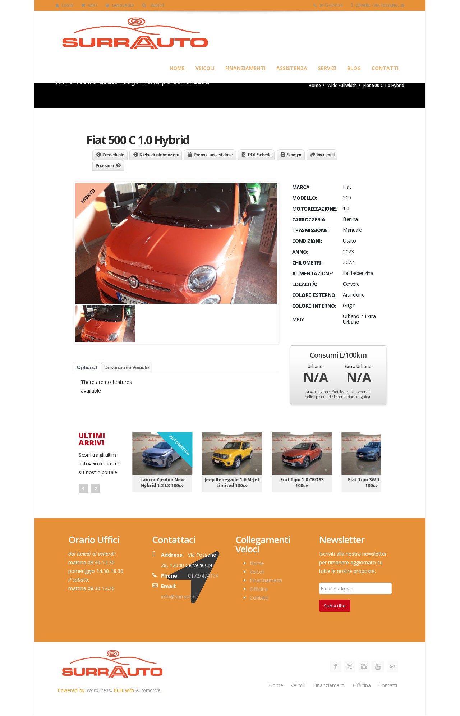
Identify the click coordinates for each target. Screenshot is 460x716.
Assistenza (291, 68)
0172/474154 (203, 575)
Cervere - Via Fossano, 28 (379, 5)
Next (95, 488)
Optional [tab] (87, 367)
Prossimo (105, 165)
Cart (92, 5)
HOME (177, 68)
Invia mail (325, 154)
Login (67, 5)
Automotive (148, 690)
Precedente (113, 154)
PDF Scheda (259, 154)
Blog (354, 68)
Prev (83, 488)
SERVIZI (327, 68)
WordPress (99, 690)
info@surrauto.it (179, 596)
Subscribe (335, 605)
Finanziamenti (245, 68)
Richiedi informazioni (159, 154)
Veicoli (205, 68)
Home (257, 563)
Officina (259, 589)
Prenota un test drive (213, 154)
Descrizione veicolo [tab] (126, 367)
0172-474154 (330, 5)
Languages (122, 5)
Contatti (385, 68)
